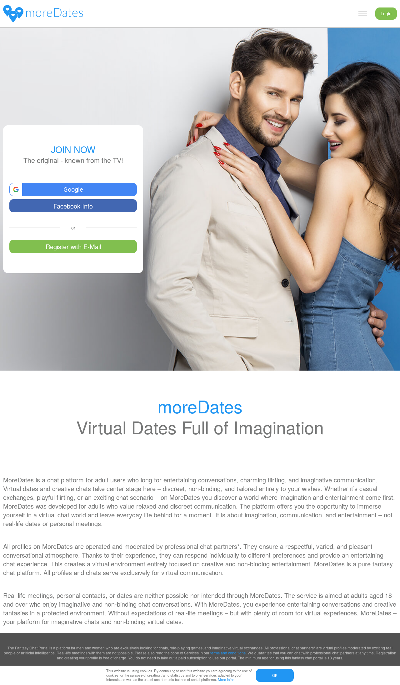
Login (386, 13)
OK (275, 675)
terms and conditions (228, 652)
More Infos (226, 679)
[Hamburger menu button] (363, 13)
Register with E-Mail (73, 246)
